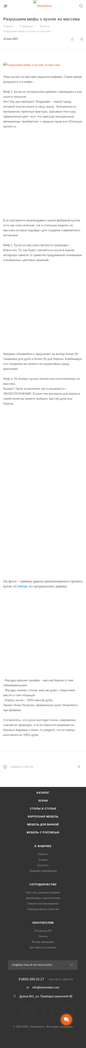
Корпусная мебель (43, 816)
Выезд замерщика (43, 941)
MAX (58, 1012)
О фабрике (42, 846)
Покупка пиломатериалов (43, 903)
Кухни (43, 800)
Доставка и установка (43, 947)
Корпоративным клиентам (43, 909)
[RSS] (72, 39)
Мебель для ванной (43, 824)
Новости (43, 854)
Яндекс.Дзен (68, 1012)
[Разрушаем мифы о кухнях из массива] (43, 64)
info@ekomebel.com (45, 987)
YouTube (38, 1012)
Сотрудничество (42, 884)
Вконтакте (17, 1012)
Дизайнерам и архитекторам (43, 898)
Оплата (43, 936)
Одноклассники (48, 1012)
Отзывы (43, 859)
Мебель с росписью (43, 832)
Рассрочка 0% (43, 930)
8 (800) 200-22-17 (31, 979)
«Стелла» (20, 586)
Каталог (43, 792)
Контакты (43, 865)
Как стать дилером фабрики (43, 892)
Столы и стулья (43, 808)
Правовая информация (43, 870)
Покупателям (43, 922)
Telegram (27, 1012)
